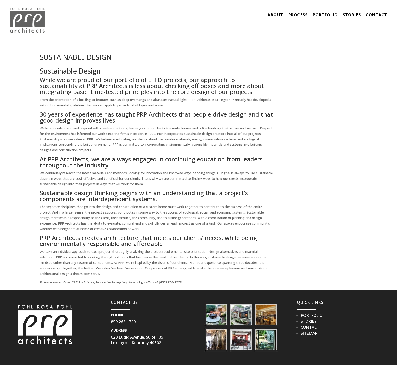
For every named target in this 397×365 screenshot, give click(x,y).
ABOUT (275, 14)
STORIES (352, 14)
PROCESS (298, 14)
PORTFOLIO (325, 14)
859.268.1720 (123, 321)
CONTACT (376, 14)
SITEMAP (309, 333)
